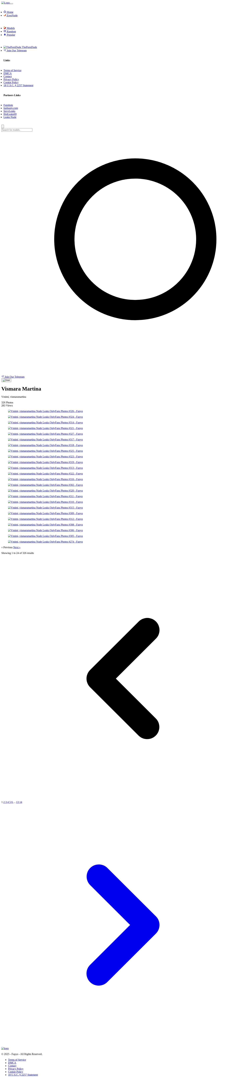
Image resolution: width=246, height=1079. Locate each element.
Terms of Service (17, 1059)
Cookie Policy (15, 1071)
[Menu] (11, 3)
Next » (16, 547)
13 (17, 802)
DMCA (12, 1062)
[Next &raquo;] (123, 1045)
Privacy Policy (15, 1068)
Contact (12, 1065)
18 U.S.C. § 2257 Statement (23, 1074)
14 (20, 802)
